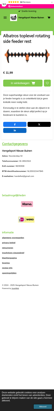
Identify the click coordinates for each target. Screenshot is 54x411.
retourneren (7, 248)
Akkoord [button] (42, 406)
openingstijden (9, 273)
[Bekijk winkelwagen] (49, 17)
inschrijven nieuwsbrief (13, 253)
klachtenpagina (9, 258)
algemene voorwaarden (13, 238)
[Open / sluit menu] (5, 17)
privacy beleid (8, 243)
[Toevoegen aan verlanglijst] (47, 83)
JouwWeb (15, 288)
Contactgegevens (15, 144)
